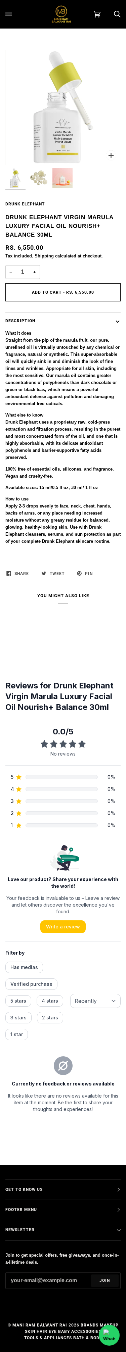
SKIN (30, 1331)
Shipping (44, 255)
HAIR (42, 1331)
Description (20, 321)
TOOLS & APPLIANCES (48, 1338)
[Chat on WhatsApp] (109, 1335)
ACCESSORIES (86, 1331)
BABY (64, 1331)
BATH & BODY (87, 1338)
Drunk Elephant (25, 204)
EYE (53, 1331)
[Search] (110, 14)
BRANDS (89, 1325)
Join (104, 1280)
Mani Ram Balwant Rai (39, 1325)
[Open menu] (15, 14)
